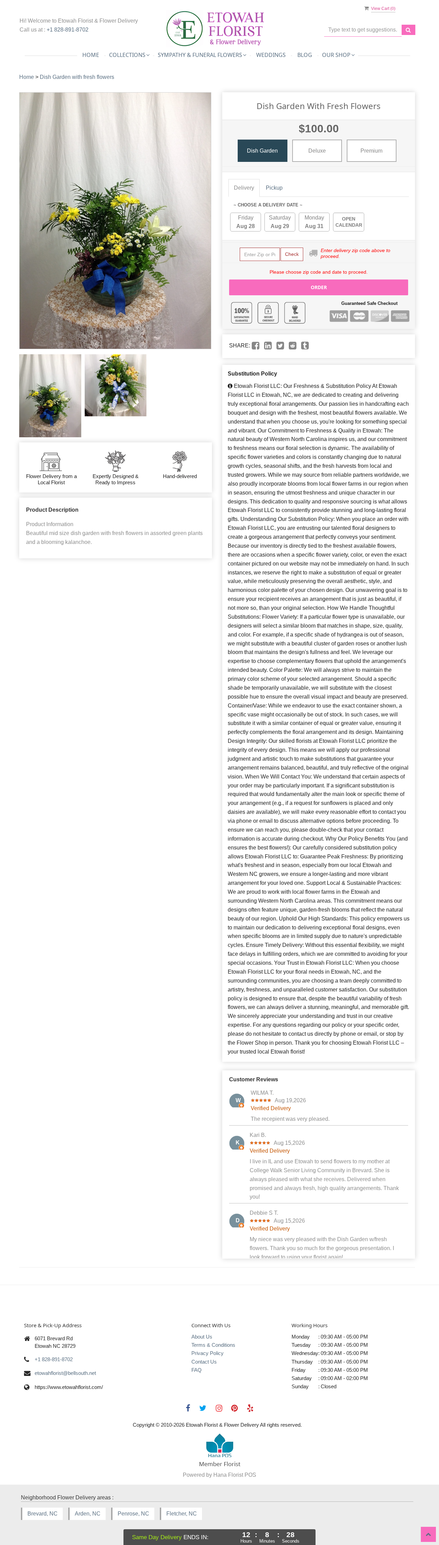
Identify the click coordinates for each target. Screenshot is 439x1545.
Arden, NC (87, 1514)
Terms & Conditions (213, 1345)
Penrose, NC (133, 1514)
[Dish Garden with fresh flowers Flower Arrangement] (50, 395)
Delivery (244, 188)
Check (292, 254)
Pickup (274, 188)
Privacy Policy (207, 1353)
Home (90, 55)
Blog (304, 55)
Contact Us (204, 1362)
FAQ (196, 1370)
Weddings (271, 55)
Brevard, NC (42, 1514)
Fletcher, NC (181, 1514)
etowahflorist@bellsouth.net (65, 1373)
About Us (201, 1337)
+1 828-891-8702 (67, 30)
